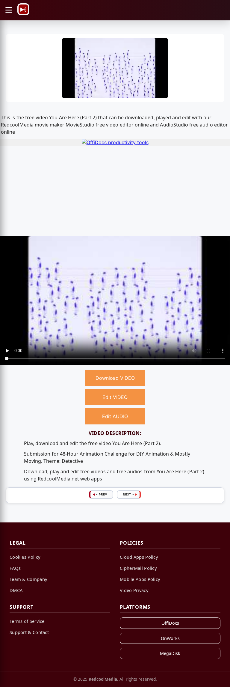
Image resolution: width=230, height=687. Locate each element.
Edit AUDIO (115, 416)
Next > (128, 494)
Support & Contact (29, 632)
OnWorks (170, 638)
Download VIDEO (115, 378)
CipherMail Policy (138, 568)
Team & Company (28, 579)
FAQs (15, 568)
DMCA (16, 590)
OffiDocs (170, 623)
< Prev (101, 494)
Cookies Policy (25, 557)
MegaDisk (170, 653)
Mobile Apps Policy (140, 579)
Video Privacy (134, 590)
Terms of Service (27, 621)
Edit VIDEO (115, 397)
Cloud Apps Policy (139, 557)
